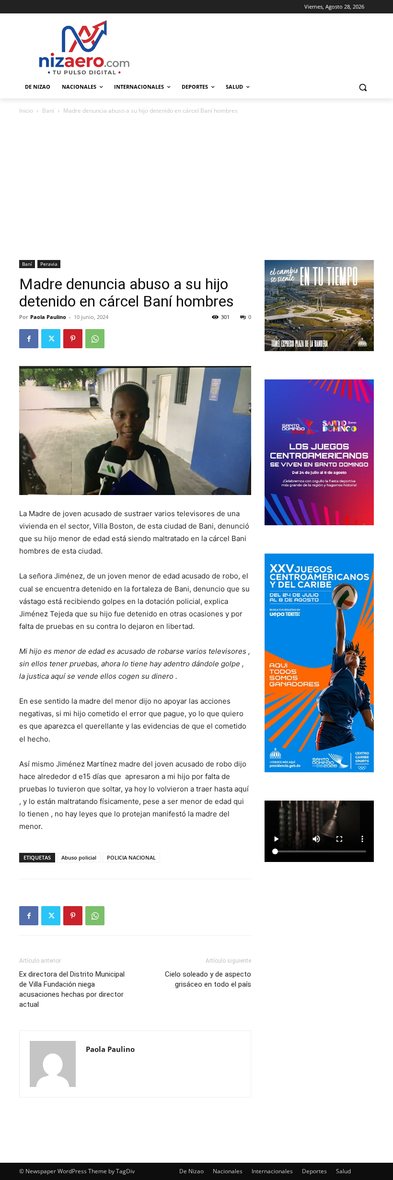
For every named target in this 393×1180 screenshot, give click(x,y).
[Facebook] (28, 338)
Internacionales (272, 1171)
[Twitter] (50, 338)
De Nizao (191, 1171)
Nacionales (228, 1171)
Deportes (314, 1171)
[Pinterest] (72, 338)
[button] (362, 87)
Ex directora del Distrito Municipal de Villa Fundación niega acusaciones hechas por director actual (72, 989)
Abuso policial (78, 857)
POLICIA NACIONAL (131, 857)
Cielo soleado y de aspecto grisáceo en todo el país (208, 979)
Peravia (49, 263)
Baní (48, 110)
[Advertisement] (196, 188)
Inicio (26, 110)
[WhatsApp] (94, 338)
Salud (343, 1171)
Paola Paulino (48, 316)
